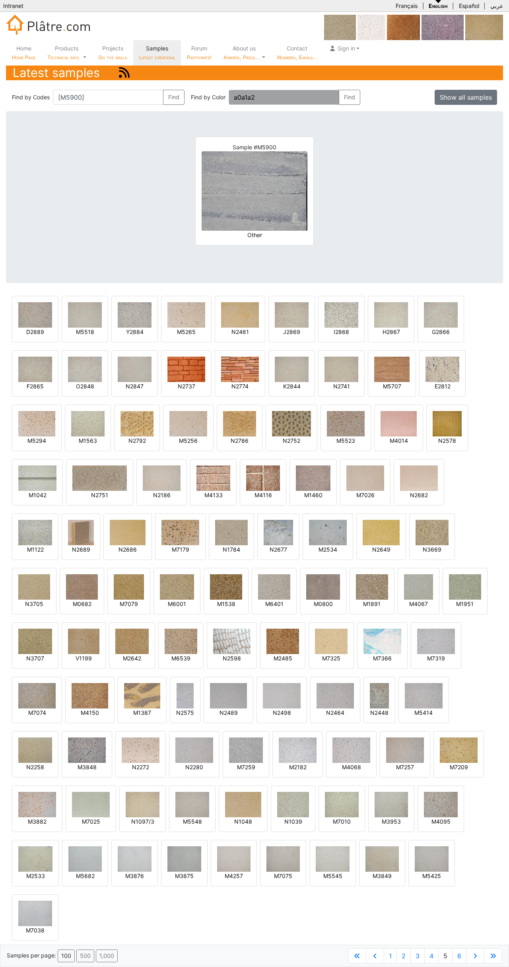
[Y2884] (135, 314)
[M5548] (192, 804)
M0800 (323, 603)
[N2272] (140, 749)
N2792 (137, 440)
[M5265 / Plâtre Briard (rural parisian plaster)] (186, 314)
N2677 (278, 549)
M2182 (298, 767)
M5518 (85, 331)
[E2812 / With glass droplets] (442, 368)
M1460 (313, 495)
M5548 (192, 821)
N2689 (81, 549)
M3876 (134, 875)
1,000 (106, 955)
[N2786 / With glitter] (239, 423)
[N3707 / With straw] (35, 640)
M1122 (35, 549)
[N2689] (81, 532)
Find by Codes (31, 97)
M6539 (180, 658)
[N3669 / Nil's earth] (432, 532)
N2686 (128, 549)
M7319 (436, 658)
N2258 (35, 767)
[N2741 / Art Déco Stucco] (341, 368)
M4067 (418, 603)
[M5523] (346, 423)
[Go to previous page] (375, 955)
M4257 (234, 875)
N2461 (240, 331)
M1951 (465, 603)
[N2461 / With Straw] (240, 314)
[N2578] (447, 423)
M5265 (186, 331)
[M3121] (484, 26)
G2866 (441, 331)
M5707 (392, 386)
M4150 (90, 712)
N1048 (243, 821)
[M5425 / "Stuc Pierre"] (432, 858)
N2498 (282, 712)
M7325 (331, 658)
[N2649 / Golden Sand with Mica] (381, 532)
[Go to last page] (493, 955)
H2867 (391, 331)
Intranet (13, 5)
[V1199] (83, 640)
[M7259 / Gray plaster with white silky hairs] (246, 749)
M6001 (177, 603)
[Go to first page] (357, 955)
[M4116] (263, 477)
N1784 (231, 549)
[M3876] (135, 858)
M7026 (365, 495)
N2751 (99, 495)
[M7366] (382, 640)
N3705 (34, 603)
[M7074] (37, 695)
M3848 (87, 767)
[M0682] (82, 586)
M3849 (382, 875)
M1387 (142, 712)
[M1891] (372, 586)
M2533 (35, 875)
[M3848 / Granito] (87, 749)
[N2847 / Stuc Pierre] (135, 368)
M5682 (85, 875)
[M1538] (226, 586)
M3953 (391, 821)
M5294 (36, 440)
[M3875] (184, 858)
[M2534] (328, 532)
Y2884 (135, 331)
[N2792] (136, 423)
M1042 (38, 495)
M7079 (129, 603)
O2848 (85, 386)
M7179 (180, 549)
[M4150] (90, 695)
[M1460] (313, 477)
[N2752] (291, 423)
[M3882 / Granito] (37, 804)
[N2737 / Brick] (186, 368)
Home (23, 52)
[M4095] (441, 804)
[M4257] (234, 858)
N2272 (140, 767)
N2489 (229, 712)
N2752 (291, 440)
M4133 (213, 495)
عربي (496, 5)
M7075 (283, 875)
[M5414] (424, 695)
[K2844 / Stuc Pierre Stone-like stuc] (292, 368)
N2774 (240, 386)
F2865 (35, 386)
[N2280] (194, 749)
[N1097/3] (142, 804)
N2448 (379, 712)
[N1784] (231, 532)
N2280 (194, 767)
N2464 (335, 712)
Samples (157, 52)
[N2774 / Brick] (240, 368)
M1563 (88, 440)
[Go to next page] (475, 955)
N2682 (419, 495)
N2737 (186, 386)
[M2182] (298, 749)
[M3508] (340, 26)
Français (407, 5)
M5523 (345, 440)
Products (63, 52)
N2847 (135, 386)
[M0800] (323, 586)
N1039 (293, 821)
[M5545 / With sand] (333, 858)
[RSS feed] (124, 72)
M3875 (184, 875)
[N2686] (128, 532)
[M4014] (399, 423)
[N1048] (243, 804)
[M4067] (418, 586)
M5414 (423, 712)
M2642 (132, 658)
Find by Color (208, 97)
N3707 (35, 658)
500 (85, 955)
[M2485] (282, 640)
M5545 (332, 875)
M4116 (263, 495)
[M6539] (181, 640)
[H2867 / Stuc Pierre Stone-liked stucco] (391, 314)
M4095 (441, 821)
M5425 (431, 875)
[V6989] (371, 26)
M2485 (283, 658)
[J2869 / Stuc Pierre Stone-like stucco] (292, 314)
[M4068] (351, 749)
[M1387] (142, 695)
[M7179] (180, 532)
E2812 (443, 386)
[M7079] (129, 586)
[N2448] (379, 695)
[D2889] (35, 314)
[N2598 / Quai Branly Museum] (232, 640)
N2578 (447, 440)
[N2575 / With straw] (185, 695)
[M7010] (342, 804)
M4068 (351, 767)
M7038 (35, 930)
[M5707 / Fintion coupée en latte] (392, 368)
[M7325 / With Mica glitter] (331, 640)
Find (173, 97)
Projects (112, 52)
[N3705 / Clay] (34, 586)
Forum (199, 52)
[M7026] (365, 477)
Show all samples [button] (466, 97)
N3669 (432, 549)
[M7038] (35, 912)
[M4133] (213, 477)
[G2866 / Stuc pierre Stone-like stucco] (441, 314)
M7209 (459, 767)
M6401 (274, 603)
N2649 (381, 549)
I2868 (341, 331)
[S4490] (443, 26)
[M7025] (91, 804)
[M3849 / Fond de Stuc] (382, 858)
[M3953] (391, 804)
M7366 (382, 658)
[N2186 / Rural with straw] (162, 477)
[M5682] (85, 858)
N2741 (341, 386)
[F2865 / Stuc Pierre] (35, 368)
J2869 (291, 331)
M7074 (37, 712)
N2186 (162, 495)
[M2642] (132, 640)
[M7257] (405, 749)
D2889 (35, 331)
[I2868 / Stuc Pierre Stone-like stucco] (341, 314)
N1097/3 (142, 821)
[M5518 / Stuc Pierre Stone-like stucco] (85, 314)
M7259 (246, 767)
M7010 (342, 821)
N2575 (185, 712)
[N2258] (35, 749)
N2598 (232, 658)
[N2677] (278, 532)
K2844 (292, 386)
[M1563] (88, 423)
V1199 (84, 658)
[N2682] (419, 477)
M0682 (82, 603)
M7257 (405, 767)
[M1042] (37, 477)
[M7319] (436, 640)
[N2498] (282, 695)
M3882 (37, 821)
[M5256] (188, 423)
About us (242, 52)
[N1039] (293, 804)
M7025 (91, 821)
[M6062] (403, 26)
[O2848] (85, 368)
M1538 (226, 603)
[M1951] (465, 586)
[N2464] (335, 695)
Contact (297, 52)
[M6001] (177, 586)
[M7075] (283, 858)
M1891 (372, 603)
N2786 (240, 440)
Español (469, 5)
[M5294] (36, 423)
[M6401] (274, 586)
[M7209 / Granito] (459, 749)
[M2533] (35, 858)
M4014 (399, 440)
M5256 (188, 440)
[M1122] (35, 532)
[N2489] (228, 695)
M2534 (328, 549)
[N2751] (99, 477)
